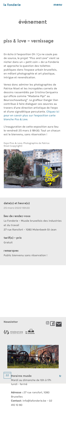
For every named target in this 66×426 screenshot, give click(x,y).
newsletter (11, 321)
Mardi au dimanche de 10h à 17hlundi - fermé (31, 380)
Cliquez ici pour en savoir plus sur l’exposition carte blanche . (31, 115)
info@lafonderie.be (34, 400)
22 (7, 375)
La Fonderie (12, 5)
